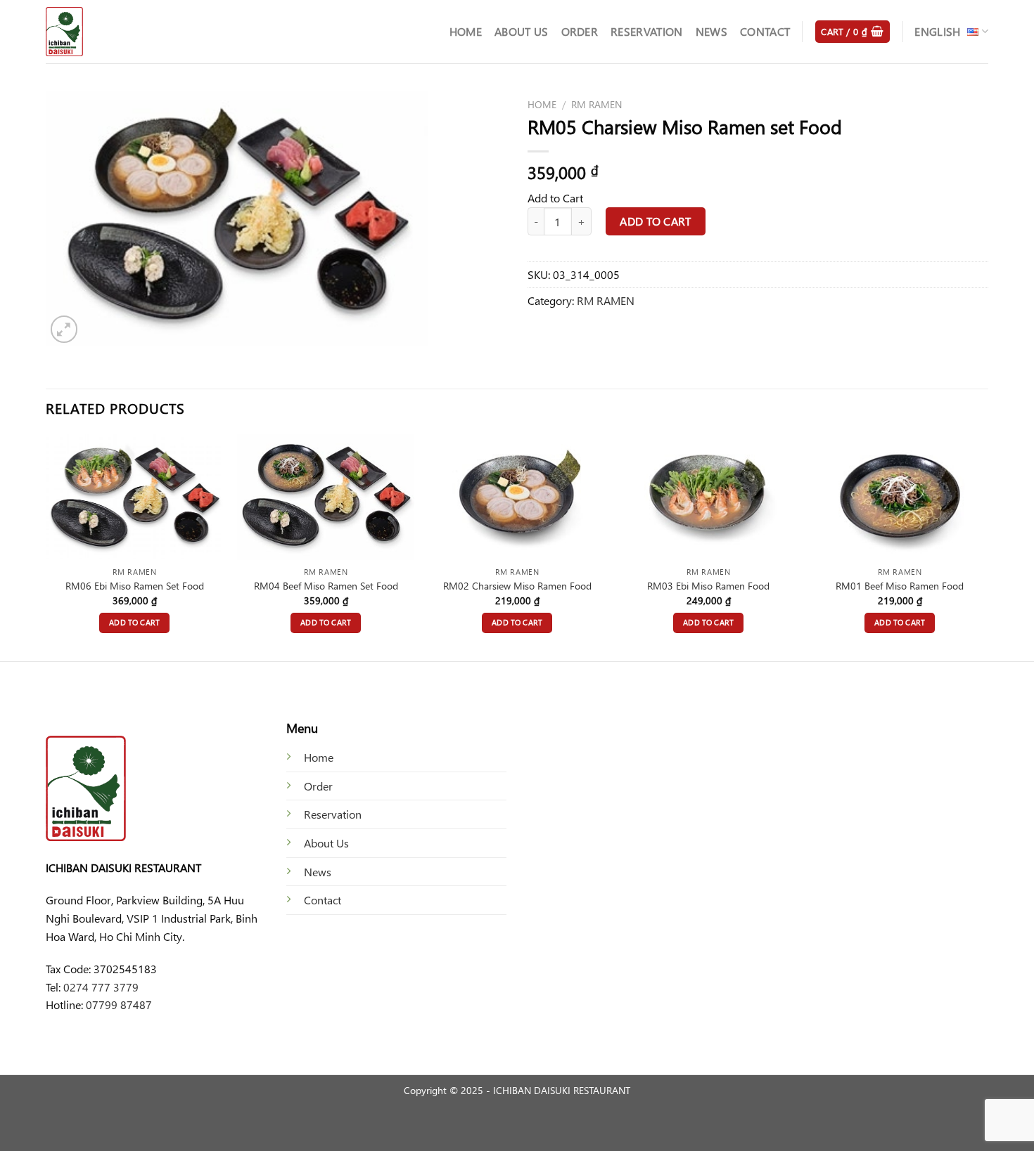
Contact (765, 31)
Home (465, 31)
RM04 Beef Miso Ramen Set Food (326, 585)
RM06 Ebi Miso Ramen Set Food (134, 585)
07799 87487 (119, 1004)
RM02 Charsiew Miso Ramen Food (517, 585)
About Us (521, 31)
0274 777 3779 (101, 987)
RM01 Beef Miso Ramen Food (900, 585)
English (937, 31)
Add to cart (655, 221)
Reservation (647, 31)
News (711, 31)
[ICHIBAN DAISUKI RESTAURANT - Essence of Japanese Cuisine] (116, 31)
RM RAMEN (596, 104)
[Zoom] (64, 329)
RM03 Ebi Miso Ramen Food (708, 585)
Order (580, 31)
